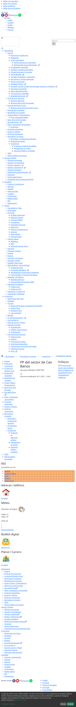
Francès (10, 30)
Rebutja (63, 704)
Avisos (6, 476)
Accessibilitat (47, 690)
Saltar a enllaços (9, 6)
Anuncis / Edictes (10, 407)
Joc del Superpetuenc (12, 643)
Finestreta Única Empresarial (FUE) (17, 629)
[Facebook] (3, 15)
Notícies (7, 478)
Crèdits (45, 680)
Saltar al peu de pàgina (11, 8)
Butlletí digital (9, 672)
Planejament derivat (63, 356)
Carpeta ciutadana (11, 619)
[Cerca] (53, 43)
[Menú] (2, 48)
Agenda (7, 471)
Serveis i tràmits (7, 607)
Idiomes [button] (7, 18)
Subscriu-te (5, 547)
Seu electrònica (10, 588)
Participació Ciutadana (12, 579)
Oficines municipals (11, 610)
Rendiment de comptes (13, 581)
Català (10, 20)
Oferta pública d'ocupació (14, 605)
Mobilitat (7, 636)
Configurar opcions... (8, 704)
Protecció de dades (49, 685)
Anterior (4, 530)
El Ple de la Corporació (12, 574)
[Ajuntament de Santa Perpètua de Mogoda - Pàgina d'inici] (10, 41)
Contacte (4, 12)
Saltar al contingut (10, 3)
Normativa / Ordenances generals (12, 421)
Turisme (7, 638)
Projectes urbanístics (12, 593)
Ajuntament (10, 356)
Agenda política (10, 474)
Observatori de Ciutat (12, 633)
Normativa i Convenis (28, 356)
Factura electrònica (11, 626)
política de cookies (20, 700)
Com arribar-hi (9, 645)
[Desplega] (16, 357)
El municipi (5, 631)
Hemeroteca (9, 676)
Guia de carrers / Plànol (13, 648)
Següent (10, 530)
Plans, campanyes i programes (15, 590)
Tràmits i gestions (11, 614)
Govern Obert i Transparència (15, 583)
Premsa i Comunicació (12, 657)
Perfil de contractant (12, 598)
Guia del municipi (10, 650)
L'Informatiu (9, 669)
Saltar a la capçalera (10, 1)
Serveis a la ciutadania (12, 612)
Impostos (7, 624)
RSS (5, 674)
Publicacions (9, 481)
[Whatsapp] (19, 15)
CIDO (6, 454)
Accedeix (4, 498)
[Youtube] (6, 15)
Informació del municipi (13, 652)
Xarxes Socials (9, 664)
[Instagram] (13, 15)
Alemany (11, 27)
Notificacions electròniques (14, 621)
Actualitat (4, 655)
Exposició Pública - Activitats (14, 449)
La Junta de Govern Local (13, 576)
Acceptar (70, 704)
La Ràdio (7, 667)
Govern (7, 361)
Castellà (10, 23)
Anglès (10, 25)
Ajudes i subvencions (12, 617)
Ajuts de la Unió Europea (13, 586)
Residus (7, 641)
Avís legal (45, 687)
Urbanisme (46, 356)
